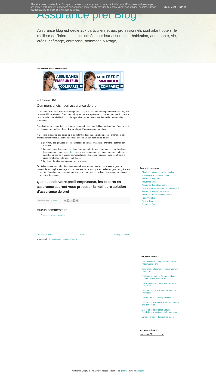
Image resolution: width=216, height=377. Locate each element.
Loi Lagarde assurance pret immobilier (158, 298)
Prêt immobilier (148, 198)
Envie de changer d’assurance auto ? (158, 317)
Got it (182, 7)
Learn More (170, 7)
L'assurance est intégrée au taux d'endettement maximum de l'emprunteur (159, 311)
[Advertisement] (92, 55)
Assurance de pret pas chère (154, 185)
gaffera (124, 371)
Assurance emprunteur (152, 178)
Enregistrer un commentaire (53, 215)
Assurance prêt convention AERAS (157, 195)
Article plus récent (45, 235)
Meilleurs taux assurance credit (155, 175)
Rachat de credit (149, 201)
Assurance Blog (149, 204)
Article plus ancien (121, 235)
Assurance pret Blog (86, 14)
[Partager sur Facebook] (74, 200)
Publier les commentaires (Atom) (63, 239)
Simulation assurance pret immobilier (158, 172)
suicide (68, 152)
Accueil (83, 235)
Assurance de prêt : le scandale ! (156, 191)
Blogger (140, 371)
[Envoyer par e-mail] (65, 200)
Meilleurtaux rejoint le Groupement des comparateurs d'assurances (158, 277)
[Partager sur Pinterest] (77, 200)
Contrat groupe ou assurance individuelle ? (160, 188)
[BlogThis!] (68, 200)
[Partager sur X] (71, 200)
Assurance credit (149, 182)
